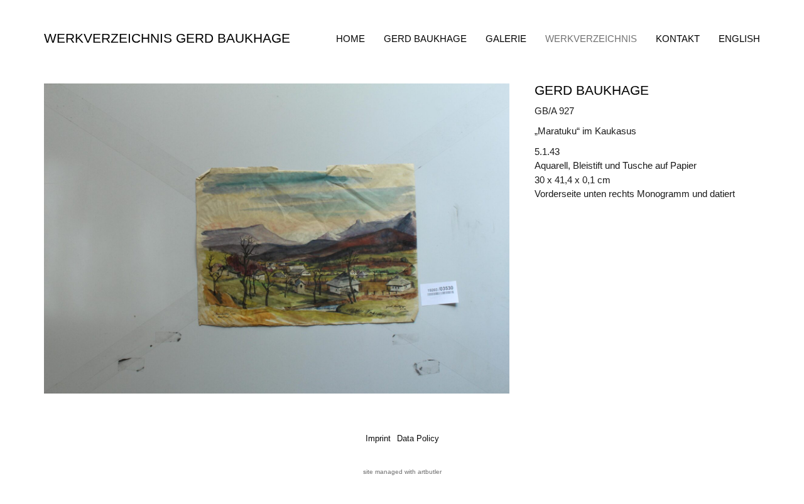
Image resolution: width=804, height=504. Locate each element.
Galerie (506, 38)
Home (350, 38)
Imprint (378, 438)
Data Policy (418, 438)
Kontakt (678, 38)
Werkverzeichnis (591, 38)
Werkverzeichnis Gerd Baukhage (167, 38)
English (739, 38)
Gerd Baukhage (425, 38)
